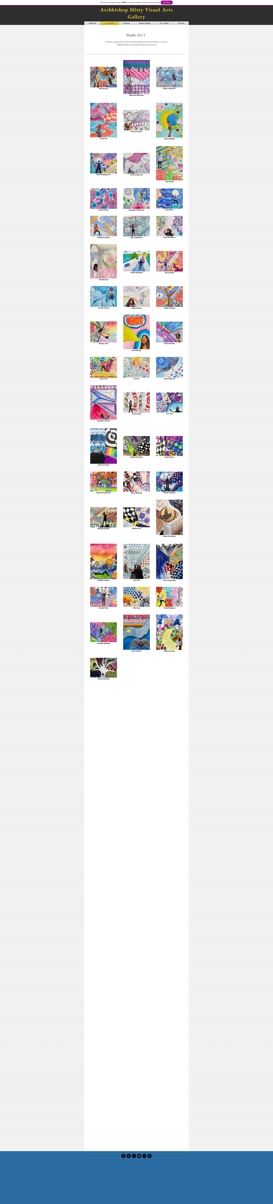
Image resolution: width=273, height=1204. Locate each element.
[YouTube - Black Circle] (139, 1156)
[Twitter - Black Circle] (129, 1156)
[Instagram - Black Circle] (149, 1156)
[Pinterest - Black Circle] (144, 1156)
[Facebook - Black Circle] (123, 1156)
